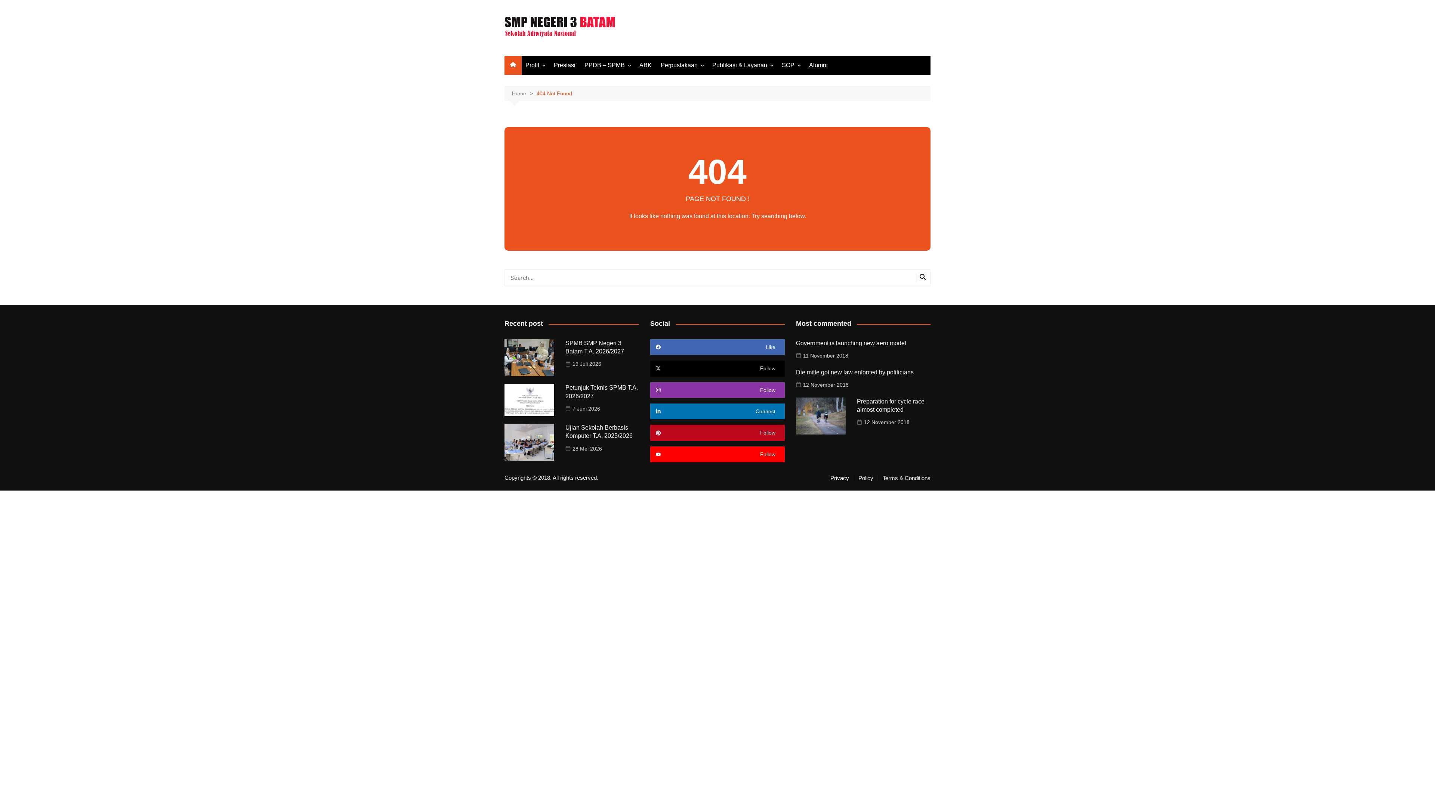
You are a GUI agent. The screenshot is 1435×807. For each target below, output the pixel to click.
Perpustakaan (679, 65)
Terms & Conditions (907, 478)
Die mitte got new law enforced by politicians (855, 372)
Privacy (839, 478)
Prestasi (564, 65)
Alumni (818, 65)
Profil (532, 65)
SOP (788, 65)
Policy (865, 478)
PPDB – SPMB (604, 65)
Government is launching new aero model (851, 343)
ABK (645, 65)
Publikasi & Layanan (739, 65)
